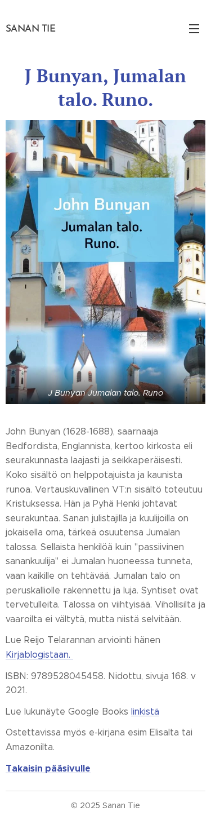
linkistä (145, 711)
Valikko (194, 28)
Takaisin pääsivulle (48, 768)
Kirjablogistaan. (39, 654)
